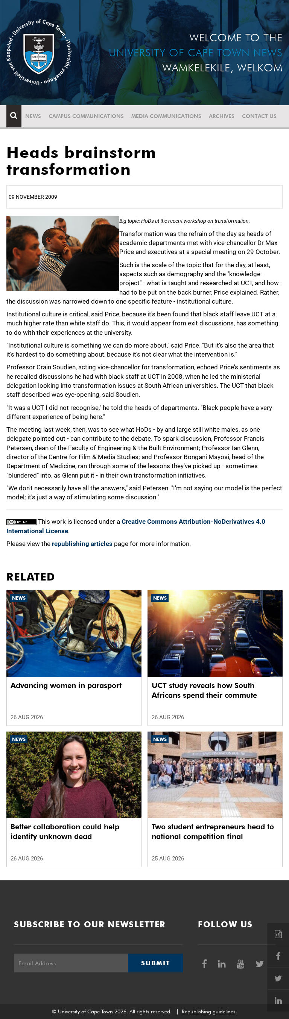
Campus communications (86, 116)
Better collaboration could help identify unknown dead (65, 831)
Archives (221, 116)
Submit (155, 963)
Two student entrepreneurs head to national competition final (213, 831)
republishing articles (82, 543)
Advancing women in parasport (66, 685)
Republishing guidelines (209, 1011)
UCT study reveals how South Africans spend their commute (204, 690)
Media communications (166, 116)
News (33, 116)
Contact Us (259, 116)
